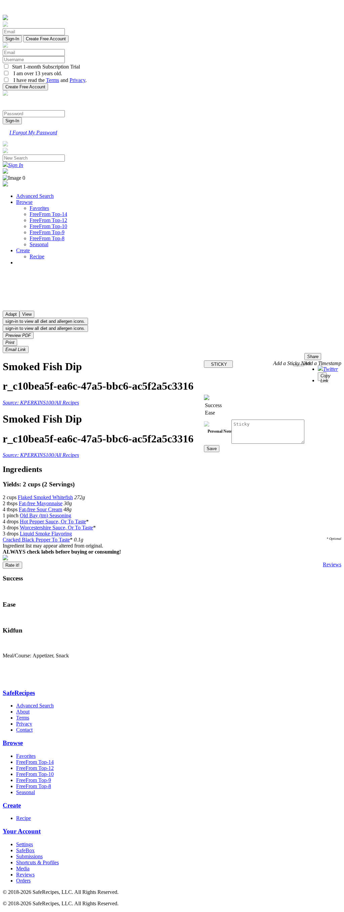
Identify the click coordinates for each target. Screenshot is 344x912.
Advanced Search (35, 196)
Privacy (77, 80)
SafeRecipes (19, 692)
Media (23, 868)
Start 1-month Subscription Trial (44, 67)
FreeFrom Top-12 (48, 220)
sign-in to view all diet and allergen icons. (45, 321)
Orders (23, 880)
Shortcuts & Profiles (37, 862)
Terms (52, 80)
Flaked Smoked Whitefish (45, 497)
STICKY (218, 364)
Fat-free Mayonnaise (40, 503)
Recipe (37, 256)
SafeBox (25, 850)
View (27, 314)
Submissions (29, 856)
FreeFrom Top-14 (48, 214)
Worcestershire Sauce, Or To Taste (56, 527)
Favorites (39, 208)
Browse (24, 202)
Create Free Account (46, 38)
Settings (24, 844)
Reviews (332, 564)
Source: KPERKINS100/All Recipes (41, 402)
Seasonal (39, 244)
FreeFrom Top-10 (48, 226)
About (23, 711)
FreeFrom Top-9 (47, 232)
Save (212, 448)
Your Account (22, 831)
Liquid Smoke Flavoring (46, 533)
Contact (24, 730)
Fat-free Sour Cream (40, 509)
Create (23, 250)
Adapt (11, 314)
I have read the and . (48, 80)
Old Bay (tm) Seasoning (45, 515)
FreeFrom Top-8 (47, 238)
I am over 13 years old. (35, 73)
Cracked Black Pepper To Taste (36, 539)
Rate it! (12, 565)
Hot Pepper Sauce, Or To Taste (53, 521)
